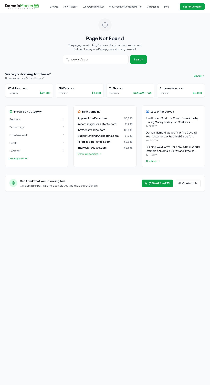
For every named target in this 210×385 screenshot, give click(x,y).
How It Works (70, 6)
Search (138, 59)
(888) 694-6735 (159, 183)
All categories (16, 158)
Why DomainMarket (93, 6)
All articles (151, 161)
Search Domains (192, 6)
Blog (166, 6)
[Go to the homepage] (22, 6)
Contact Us (189, 183)
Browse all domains (88, 153)
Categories (153, 6)
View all (197, 75)
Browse (54, 6)
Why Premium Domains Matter (125, 6)
